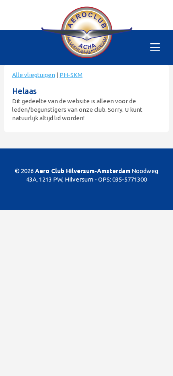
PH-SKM (71, 74)
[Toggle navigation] (155, 47)
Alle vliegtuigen (33, 74)
